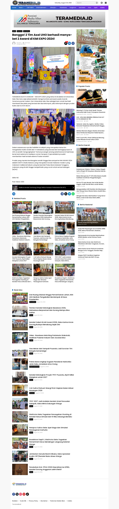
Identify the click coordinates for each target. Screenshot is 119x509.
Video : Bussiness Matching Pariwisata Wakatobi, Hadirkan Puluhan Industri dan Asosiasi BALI (21, 238)
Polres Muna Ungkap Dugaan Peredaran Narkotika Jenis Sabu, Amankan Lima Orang (65, 238)
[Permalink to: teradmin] (14, 43)
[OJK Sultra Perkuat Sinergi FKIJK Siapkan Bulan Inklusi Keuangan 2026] (43, 249)
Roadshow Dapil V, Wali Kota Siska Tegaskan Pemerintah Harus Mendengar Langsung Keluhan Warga (64, 280)
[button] (97, 2)
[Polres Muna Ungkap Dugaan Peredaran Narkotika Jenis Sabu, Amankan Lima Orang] (65, 228)
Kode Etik (23, 501)
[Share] (73, 43)
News (14, 31)
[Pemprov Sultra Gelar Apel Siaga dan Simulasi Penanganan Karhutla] (43, 270)
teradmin (18, 42)
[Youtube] (23, 494)
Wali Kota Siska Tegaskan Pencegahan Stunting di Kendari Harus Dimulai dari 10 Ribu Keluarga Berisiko (22, 280)
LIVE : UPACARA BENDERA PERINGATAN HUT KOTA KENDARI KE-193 (90, 118)
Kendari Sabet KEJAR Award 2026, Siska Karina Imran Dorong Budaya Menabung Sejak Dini (64, 217)
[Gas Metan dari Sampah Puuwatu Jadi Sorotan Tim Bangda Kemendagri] (43, 228)
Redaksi (14, 501)
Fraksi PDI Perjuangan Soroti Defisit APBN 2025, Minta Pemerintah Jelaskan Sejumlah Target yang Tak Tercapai (91, 230)
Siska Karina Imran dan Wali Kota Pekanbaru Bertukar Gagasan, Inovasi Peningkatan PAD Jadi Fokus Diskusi (91, 243)
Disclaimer (44, 501)
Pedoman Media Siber (57, 501)
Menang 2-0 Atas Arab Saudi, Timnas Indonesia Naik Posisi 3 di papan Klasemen (91, 111)
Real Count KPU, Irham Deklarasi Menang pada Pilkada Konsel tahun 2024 (90, 138)
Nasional (19, 31)
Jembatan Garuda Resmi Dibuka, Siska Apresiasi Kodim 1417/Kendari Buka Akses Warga (49, 455)
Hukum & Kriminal (60, 232)
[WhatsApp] (73, 193)
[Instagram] (20, 494)
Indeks (69, 501)
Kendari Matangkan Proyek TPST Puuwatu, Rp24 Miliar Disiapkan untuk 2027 (21, 259)
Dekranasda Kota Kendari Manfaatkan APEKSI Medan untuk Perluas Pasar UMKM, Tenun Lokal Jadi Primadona (91, 236)
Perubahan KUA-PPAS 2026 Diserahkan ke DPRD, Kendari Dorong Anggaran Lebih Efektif (49, 468)
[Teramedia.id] (26, 3)
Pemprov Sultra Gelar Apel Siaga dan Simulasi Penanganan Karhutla (42, 280)
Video (15, 232)
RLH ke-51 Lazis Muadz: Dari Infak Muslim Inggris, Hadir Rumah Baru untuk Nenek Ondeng (90, 183)
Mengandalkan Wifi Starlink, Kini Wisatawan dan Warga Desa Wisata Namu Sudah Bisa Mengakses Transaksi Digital (91, 190)
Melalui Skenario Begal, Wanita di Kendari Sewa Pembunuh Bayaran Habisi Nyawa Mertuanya (90, 132)
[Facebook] (62, 193)
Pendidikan (26, 31)
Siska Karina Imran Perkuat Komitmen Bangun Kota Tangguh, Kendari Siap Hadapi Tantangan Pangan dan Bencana (90, 249)
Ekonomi (37, 253)
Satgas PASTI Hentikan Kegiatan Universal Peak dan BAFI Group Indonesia (89, 256)
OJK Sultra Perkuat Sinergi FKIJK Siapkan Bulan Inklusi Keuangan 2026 (42, 259)
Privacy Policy (33, 501)
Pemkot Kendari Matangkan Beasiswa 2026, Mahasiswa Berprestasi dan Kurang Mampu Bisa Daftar (42, 217)
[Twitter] (65, 193)
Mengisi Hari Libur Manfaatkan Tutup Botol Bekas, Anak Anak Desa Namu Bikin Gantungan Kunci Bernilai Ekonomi (91, 197)
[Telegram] (69, 193)
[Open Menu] (106, 3)
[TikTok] (27, 494)
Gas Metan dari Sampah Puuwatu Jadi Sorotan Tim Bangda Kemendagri (42, 238)
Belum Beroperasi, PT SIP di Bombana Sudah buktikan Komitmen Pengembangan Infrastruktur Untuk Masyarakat (91, 177)
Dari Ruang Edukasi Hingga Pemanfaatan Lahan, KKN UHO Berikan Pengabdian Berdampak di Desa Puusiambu (21, 217)
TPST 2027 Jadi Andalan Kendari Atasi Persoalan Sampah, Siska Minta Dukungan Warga (63, 259)
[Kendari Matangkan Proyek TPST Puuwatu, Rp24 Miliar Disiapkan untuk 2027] (22, 249)
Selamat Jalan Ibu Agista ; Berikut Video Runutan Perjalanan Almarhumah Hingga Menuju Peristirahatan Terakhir (90, 125)
